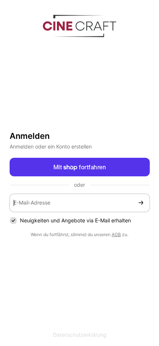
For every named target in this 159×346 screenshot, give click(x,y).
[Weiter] (141, 202)
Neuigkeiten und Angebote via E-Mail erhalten (75, 220)
